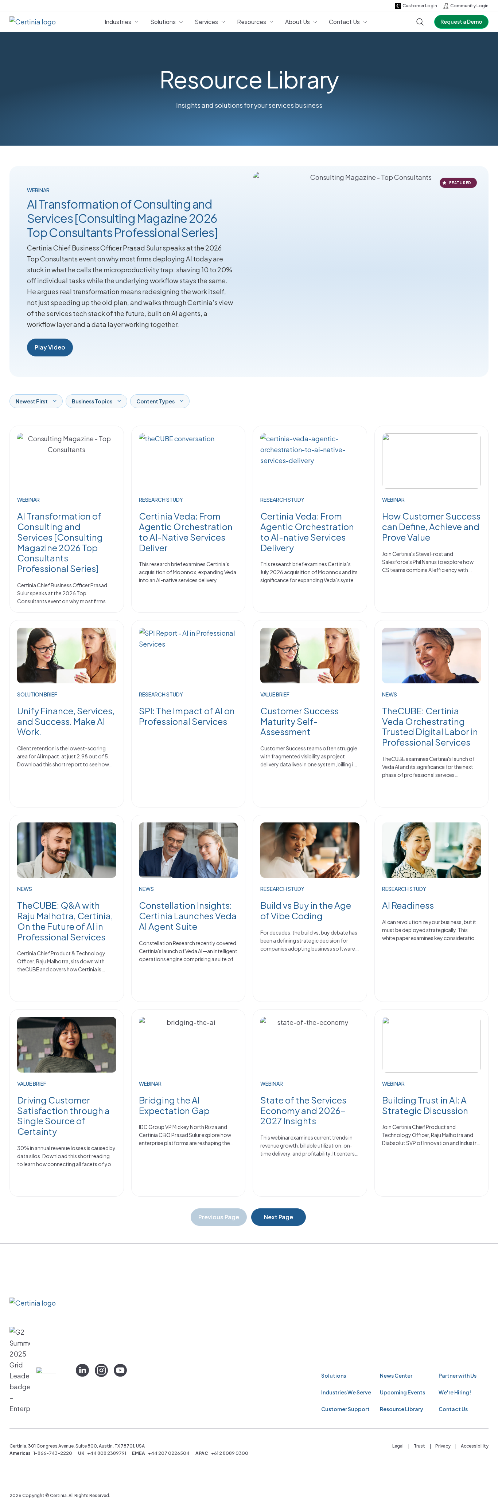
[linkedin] (82, 1370)
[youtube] (120, 1370)
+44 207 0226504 (169, 1453)
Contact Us (453, 1409)
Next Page (278, 1217)
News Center (396, 1375)
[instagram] (101, 1370)
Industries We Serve (346, 1392)
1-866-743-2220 (53, 1453)
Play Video (50, 347)
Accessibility (475, 1446)
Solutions (333, 1375)
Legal (398, 1446)
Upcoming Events (402, 1392)
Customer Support (345, 1409)
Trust (419, 1446)
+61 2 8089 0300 (229, 1453)
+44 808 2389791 (106, 1453)
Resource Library (401, 1409)
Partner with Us (457, 1375)
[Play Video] (368, 271)
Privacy (443, 1446)
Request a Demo (461, 21)
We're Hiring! (455, 1392)
